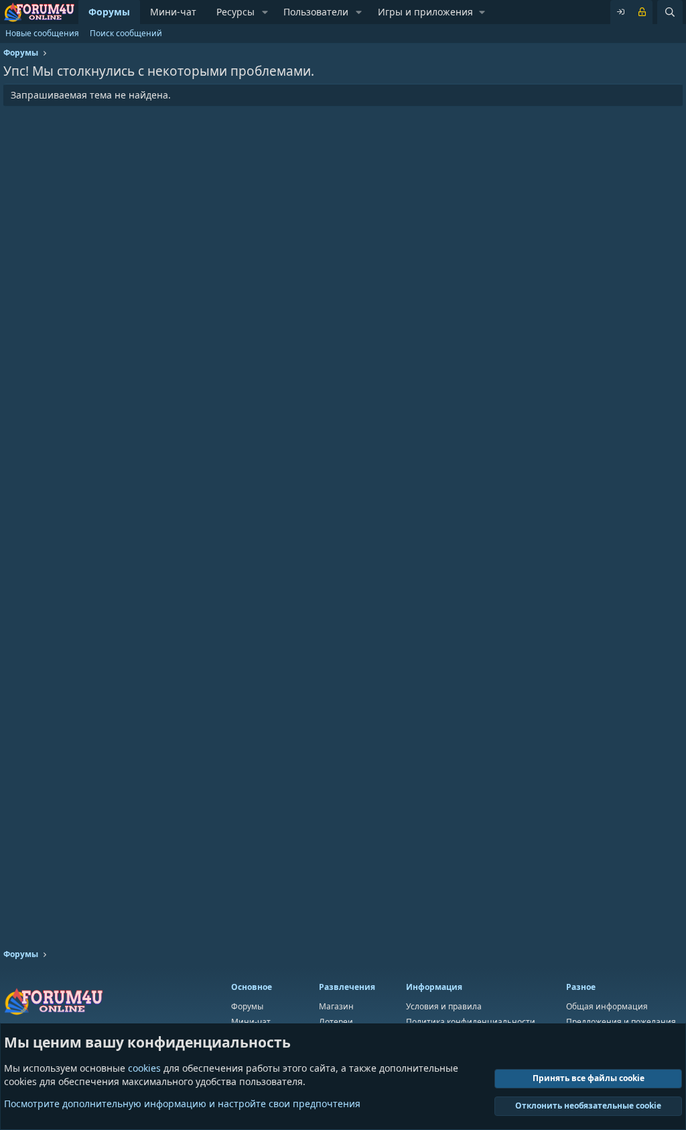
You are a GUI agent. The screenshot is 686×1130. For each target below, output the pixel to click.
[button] (265, 12)
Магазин (336, 1006)
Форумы (109, 11)
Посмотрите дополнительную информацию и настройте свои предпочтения (182, 1103)
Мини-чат (173, 11)
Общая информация (607, 1006)
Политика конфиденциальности (470, 1021)
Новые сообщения (42, 33)
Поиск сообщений (126, 33)
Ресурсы (235, 11)
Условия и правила (444, 1006)
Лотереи (336, 1021)
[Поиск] (670, 12)
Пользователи (315, 11)
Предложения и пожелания (621, 1021)
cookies (144, 1068)
